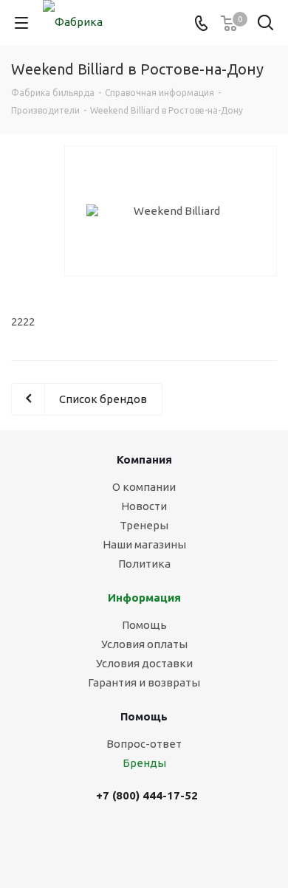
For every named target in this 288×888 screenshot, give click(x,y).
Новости (144, 506)
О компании (144, 487)
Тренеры (144, 525)
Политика (144, 563)
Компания (144, 459)
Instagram (168, 841)
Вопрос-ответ (144, 743)
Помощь (144, 625)
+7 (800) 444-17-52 (147, 795)
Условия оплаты (144, 644)
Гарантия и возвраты (144, 682)
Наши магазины (144, 544)
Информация (144, 597)
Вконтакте (131, 841)
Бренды (144, 763)
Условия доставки (144, 663)
